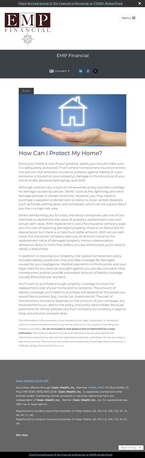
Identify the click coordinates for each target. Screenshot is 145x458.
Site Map (22, 435)
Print (26, 91)
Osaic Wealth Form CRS (32, 380)
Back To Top (129, 447)
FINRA (92, 387)
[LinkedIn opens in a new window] (80, 72)
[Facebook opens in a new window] (88, 72)
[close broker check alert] (139, 3)
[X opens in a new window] (95, 72)
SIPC (101, 387)
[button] (128, 18)
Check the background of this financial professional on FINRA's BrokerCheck (70, 3)
